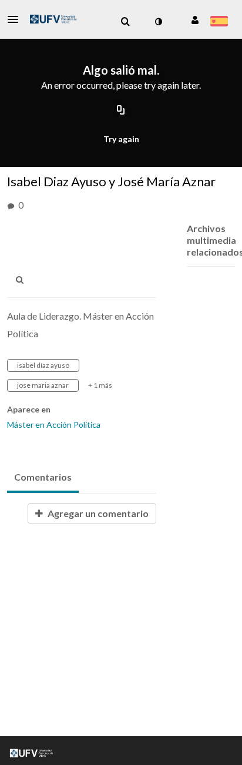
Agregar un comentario (97, 513)
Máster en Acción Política (53, 425)
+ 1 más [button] (100, 385)
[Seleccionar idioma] (219, 22)
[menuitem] (125, 21)
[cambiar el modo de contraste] (158, 21)
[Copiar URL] (121, 110)
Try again (121, 139)
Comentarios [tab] (43, 476)
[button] (16, 19)
